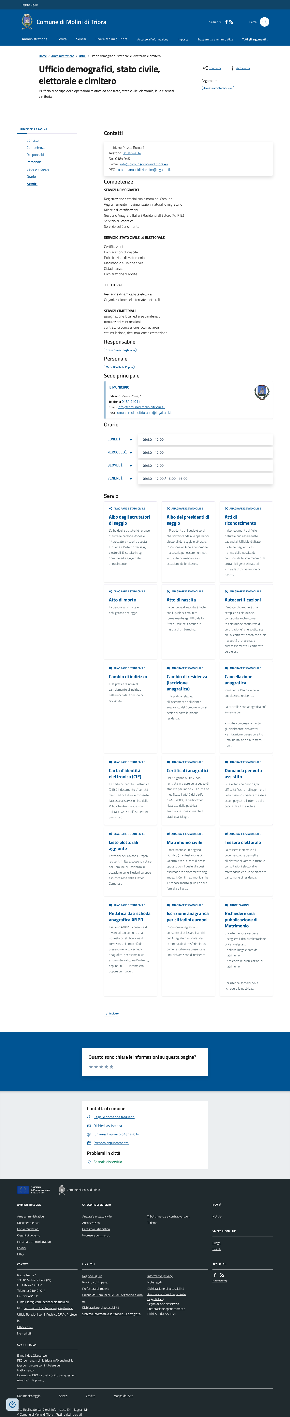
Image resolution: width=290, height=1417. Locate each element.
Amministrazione (34, 39)
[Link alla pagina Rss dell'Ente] (222, 1275)
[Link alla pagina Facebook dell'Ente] (214, 1275)
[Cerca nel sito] (263, 22)
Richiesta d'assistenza (161, 1313)
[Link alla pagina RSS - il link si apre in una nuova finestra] (231, 22)
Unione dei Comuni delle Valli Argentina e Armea (112, 1298)
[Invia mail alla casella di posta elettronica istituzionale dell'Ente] (48, 1302)
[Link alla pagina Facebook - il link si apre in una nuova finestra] (226, 22)
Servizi (81, 39)
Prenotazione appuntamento (166, 1308)
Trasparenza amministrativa (215, 39)
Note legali (154, 1282)
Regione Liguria (29, 5)
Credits (90, 1395)
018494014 (38, 1290)
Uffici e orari (25, 1327)
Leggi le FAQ (155, 1299)
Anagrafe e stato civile (97, 1216)
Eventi (216, 1249)
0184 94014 (132, 153)
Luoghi (216, 1242)
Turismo (152, 1222)
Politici (21, 1248)
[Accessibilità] (12, 1404)
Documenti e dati (28, 1222)
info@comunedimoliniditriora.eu (144, 164)
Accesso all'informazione (152, 39)
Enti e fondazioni (28, 1229)
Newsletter (219, 1280)
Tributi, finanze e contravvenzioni (168, 1216)
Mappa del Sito (123, 1395)
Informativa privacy (160, 1276)
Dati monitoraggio (28, 1395)
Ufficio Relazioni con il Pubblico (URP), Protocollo (47, 1317)
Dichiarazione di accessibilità (100, 1307)
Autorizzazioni (91, 1222)
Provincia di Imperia (95, 1282)
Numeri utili (24, 1333)
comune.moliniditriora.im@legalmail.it (144, 169)
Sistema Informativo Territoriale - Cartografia (111, 1313)
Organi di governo (28, 1235)
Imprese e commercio (96, 1235)
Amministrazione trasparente (166, 1294)
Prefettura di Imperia (95, 1288)
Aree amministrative (30, 1216)
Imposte (183, 39)
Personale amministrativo (34, 1241)
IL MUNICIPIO (119, 387)
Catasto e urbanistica (96, 1229)
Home (43, 55)
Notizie (217, 1216)
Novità (62, 39)
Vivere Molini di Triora (111, 39)
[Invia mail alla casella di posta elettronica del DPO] (38, 1355)
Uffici (82, 55)
